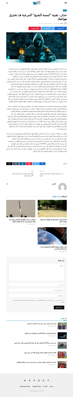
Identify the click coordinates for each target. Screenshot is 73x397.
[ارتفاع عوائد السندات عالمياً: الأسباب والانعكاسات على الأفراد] (62, 335)
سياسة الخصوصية (36, 386)
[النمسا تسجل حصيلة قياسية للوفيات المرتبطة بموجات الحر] (52, 208)
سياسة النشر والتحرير (25, 386)
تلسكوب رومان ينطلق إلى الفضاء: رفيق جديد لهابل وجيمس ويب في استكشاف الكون (22, 220)
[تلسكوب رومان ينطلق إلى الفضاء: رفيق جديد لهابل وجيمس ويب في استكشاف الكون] (20, 208)
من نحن (51, 386)
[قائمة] (65, 3)
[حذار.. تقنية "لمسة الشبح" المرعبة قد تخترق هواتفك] (36, 47)
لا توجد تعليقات (47, 23)
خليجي (61, 23)
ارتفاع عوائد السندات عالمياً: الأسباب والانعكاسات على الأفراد (40, 333)
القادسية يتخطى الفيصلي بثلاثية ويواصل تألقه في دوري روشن (40, 352)
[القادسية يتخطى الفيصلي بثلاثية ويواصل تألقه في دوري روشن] (62, 355)
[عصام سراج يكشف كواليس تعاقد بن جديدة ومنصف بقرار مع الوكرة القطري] (62, 364)
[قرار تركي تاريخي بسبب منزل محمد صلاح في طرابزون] (62, 326)
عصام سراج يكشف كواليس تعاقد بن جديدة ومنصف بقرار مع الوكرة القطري (36, 362)
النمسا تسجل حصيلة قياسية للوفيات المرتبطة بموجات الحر (53, 220)
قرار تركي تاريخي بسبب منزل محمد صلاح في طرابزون (41, 323)
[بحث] (7, 3)
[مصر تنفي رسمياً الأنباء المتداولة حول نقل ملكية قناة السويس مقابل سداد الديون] (62, 345)
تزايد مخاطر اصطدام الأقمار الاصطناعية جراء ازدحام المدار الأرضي (53, 248)
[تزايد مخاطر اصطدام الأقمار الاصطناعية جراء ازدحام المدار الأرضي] (52, 236)
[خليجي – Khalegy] (36, 3)
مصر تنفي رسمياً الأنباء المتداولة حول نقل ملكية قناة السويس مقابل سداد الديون (35, 343)
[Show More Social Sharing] (26, 28)
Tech (65, 10)
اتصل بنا (45, 386)
